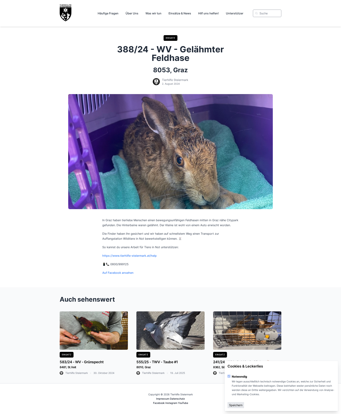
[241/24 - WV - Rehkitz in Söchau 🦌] (247, 330)
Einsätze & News (180, 13)
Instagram (171, 402)
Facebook (159, 402)
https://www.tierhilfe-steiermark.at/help (129, 255)
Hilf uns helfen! (208, 13)
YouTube (183, 402)
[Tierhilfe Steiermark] (65, 12)
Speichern (235, 405)
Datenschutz (177, 398)
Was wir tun (153, 13)
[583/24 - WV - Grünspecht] (94, 330)
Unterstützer (234, 13)
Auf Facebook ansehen (118, 272)
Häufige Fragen (108, 13)
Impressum (162, 398)
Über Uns (132, 13)
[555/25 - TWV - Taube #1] (170, 330)
